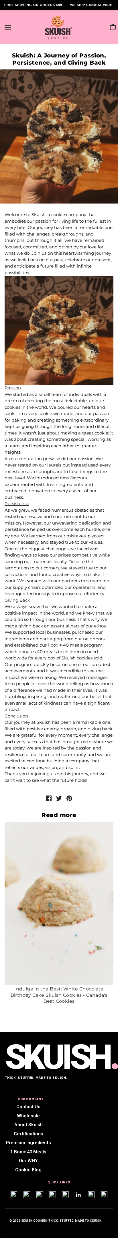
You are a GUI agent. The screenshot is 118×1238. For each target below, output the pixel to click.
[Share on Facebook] (49, 798)
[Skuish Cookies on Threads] (104, 1195)
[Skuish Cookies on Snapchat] (27, 1195)
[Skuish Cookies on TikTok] (40, 1195)
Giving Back (17, 600)
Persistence (17, 503)
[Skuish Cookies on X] (91, 1195)
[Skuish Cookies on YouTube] (65, 1195)
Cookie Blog (28, 1170)
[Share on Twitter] (59, 798)
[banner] (58, 27)
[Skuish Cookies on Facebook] (52, 1195)
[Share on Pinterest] (69, 798)
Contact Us (28, 1106)
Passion (13, 387)
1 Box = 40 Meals (28, 1152)
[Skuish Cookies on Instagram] (14, 1195)
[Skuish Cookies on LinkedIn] (78, 1195)
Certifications (28, 1134)
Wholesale (28, 1116)
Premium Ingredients (28, 1142)
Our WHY (28, 1160)
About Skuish (28, 1124)
